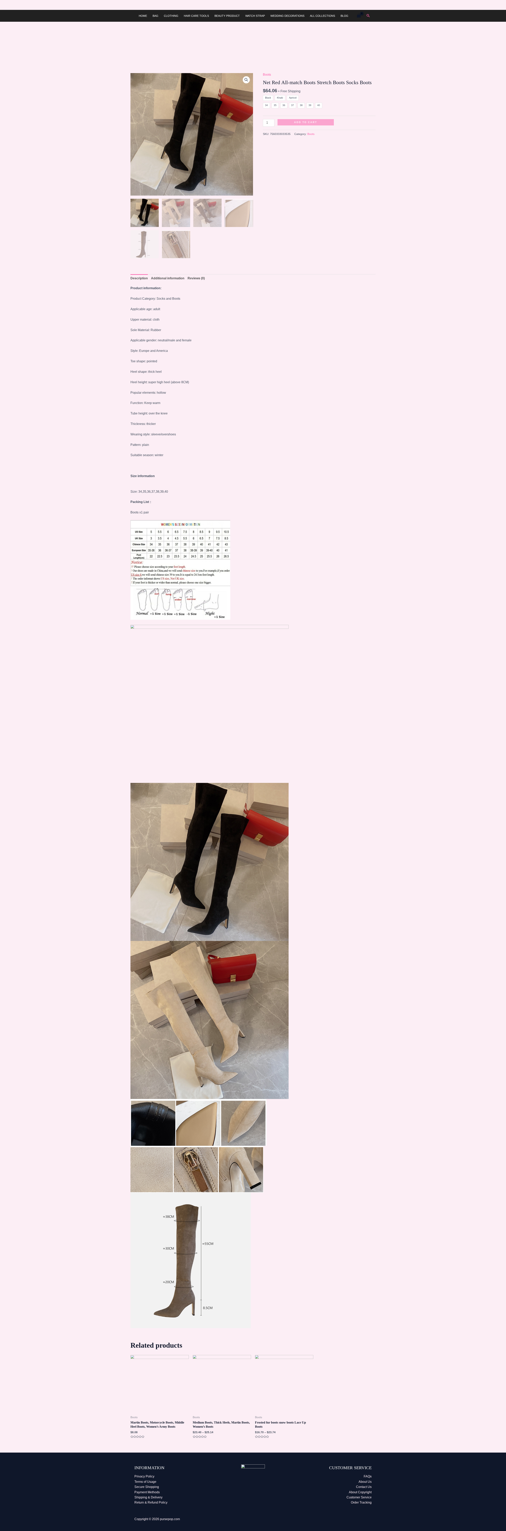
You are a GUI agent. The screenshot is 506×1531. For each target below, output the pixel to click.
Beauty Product (227, 15)
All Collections (322, 15)
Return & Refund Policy (150, 1502)
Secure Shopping (146, 1487)
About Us (365, 1481)
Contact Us (364, 1487)
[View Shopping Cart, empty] (359, 15)
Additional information (167, 278)
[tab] (139, 278)
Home (143, 15)
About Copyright (360, 1492)
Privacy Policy (144, 1476)
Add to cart (305, 122)
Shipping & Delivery (148, 1497)
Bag (155, 15)
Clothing (171, 15)
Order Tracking (361, 1502)
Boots (267, 74)
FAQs (368, 1476)
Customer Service (359, 1497)
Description (139, 278)
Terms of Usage (145, 1481)
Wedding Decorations (287, 15)
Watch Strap (255, 15)
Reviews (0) (196, 278)
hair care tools (196, 15)
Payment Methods (147, 1492)
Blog (344, 15)
